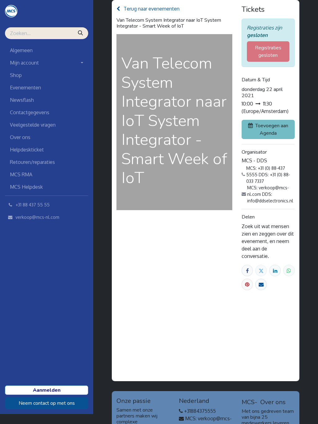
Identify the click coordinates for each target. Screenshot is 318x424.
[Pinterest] (247, 284)
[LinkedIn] (275, 270)
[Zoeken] (81, 33)
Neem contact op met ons (47, 403)
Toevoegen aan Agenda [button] (271, 129)
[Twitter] (261, 270)
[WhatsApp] (289, 270)
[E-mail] (261, 284)
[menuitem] (46, 50)
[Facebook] (247, 270)
